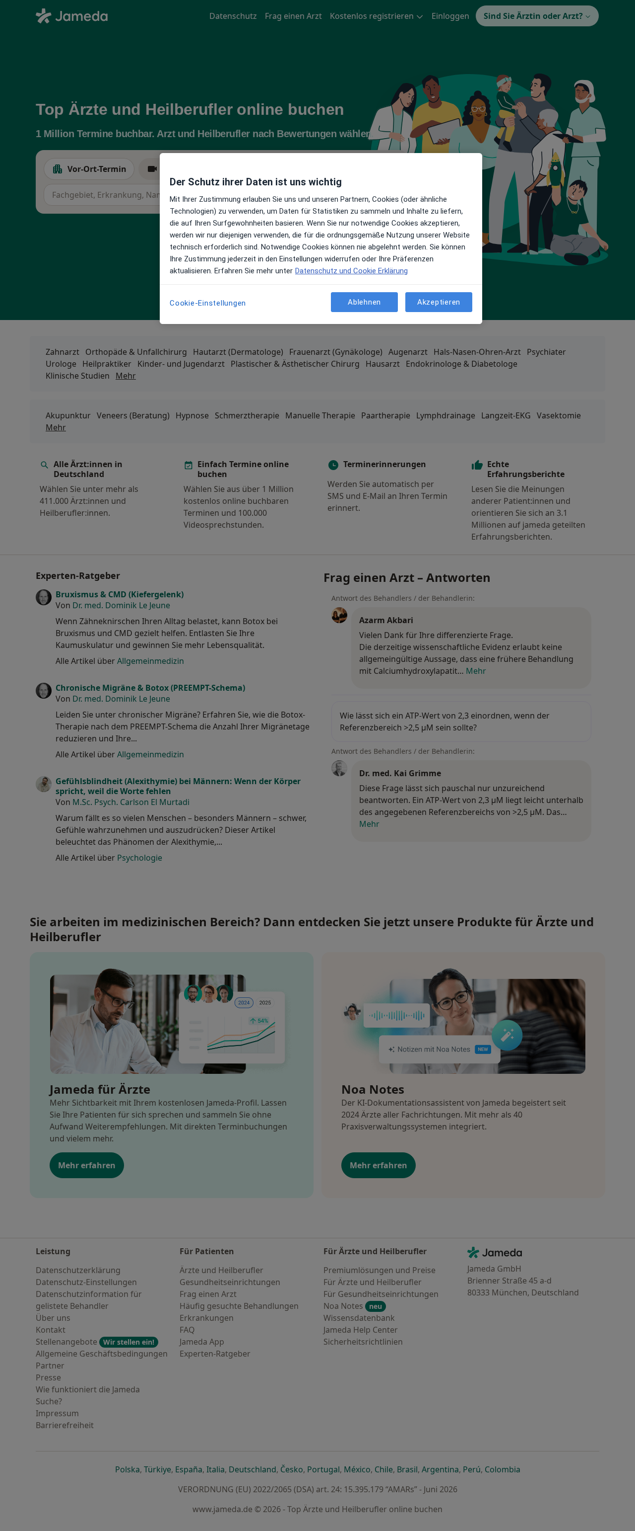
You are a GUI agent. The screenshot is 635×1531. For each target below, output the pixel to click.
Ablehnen (364, 302)
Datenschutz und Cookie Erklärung (351, 270)
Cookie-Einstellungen (208, 303)
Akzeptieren (438, 302)
